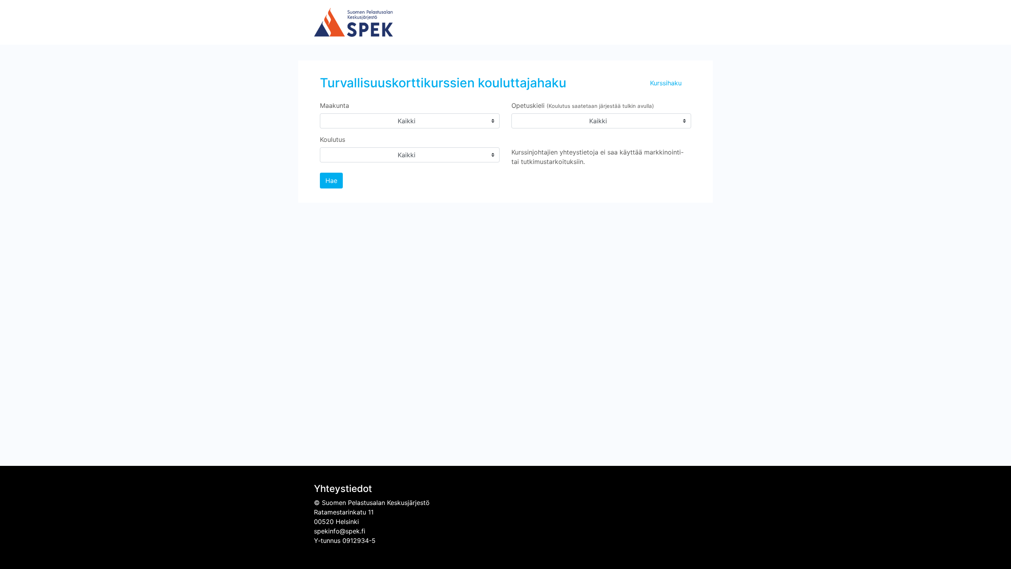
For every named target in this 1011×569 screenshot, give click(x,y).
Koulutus (332, 139)
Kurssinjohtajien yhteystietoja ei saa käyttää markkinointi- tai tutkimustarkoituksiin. (597, 157)
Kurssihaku (666, 83)
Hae (331, 181)
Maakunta (334, 105)
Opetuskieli (582, 105)
